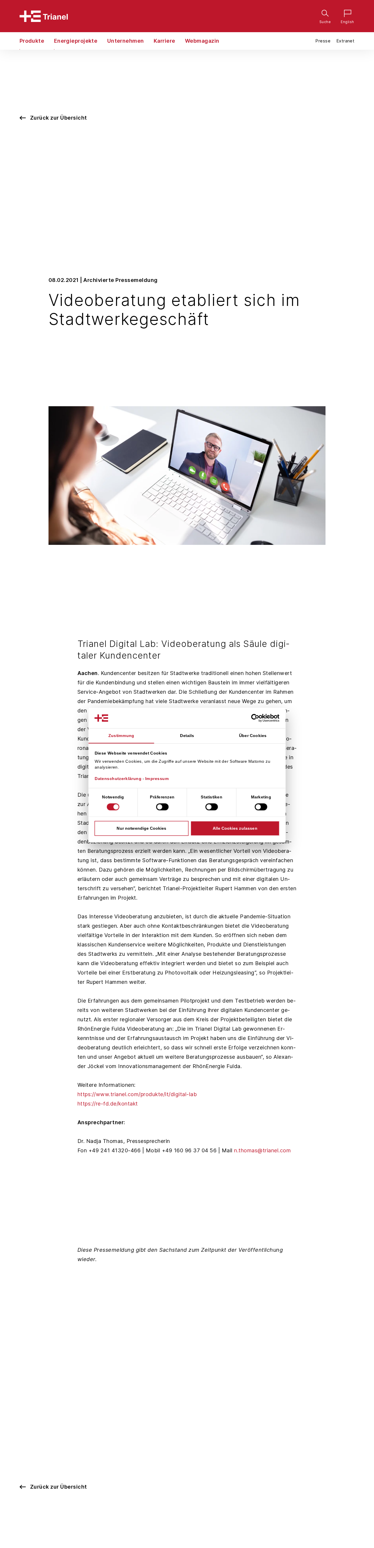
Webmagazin (202, 41)
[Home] (44, 16)
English (346, 14)
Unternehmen (125, 41)
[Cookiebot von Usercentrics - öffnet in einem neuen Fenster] (260, 718)
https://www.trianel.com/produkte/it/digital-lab (137, 1094)
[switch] (162, 806)
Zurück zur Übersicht (58, 118)
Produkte (32, 41)
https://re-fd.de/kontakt (107, 1104)
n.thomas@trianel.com (262, 1150)
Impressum (157, 778)
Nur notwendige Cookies (141, 828)
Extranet (345, 41)
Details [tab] (187, 735)
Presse (322, 41)
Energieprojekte (76, 41)
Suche (324, 14)
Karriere (164, 41)
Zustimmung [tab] (121, 735)
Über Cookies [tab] (253, 735)
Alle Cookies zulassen (235, 828)
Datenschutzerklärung (118, 778)
